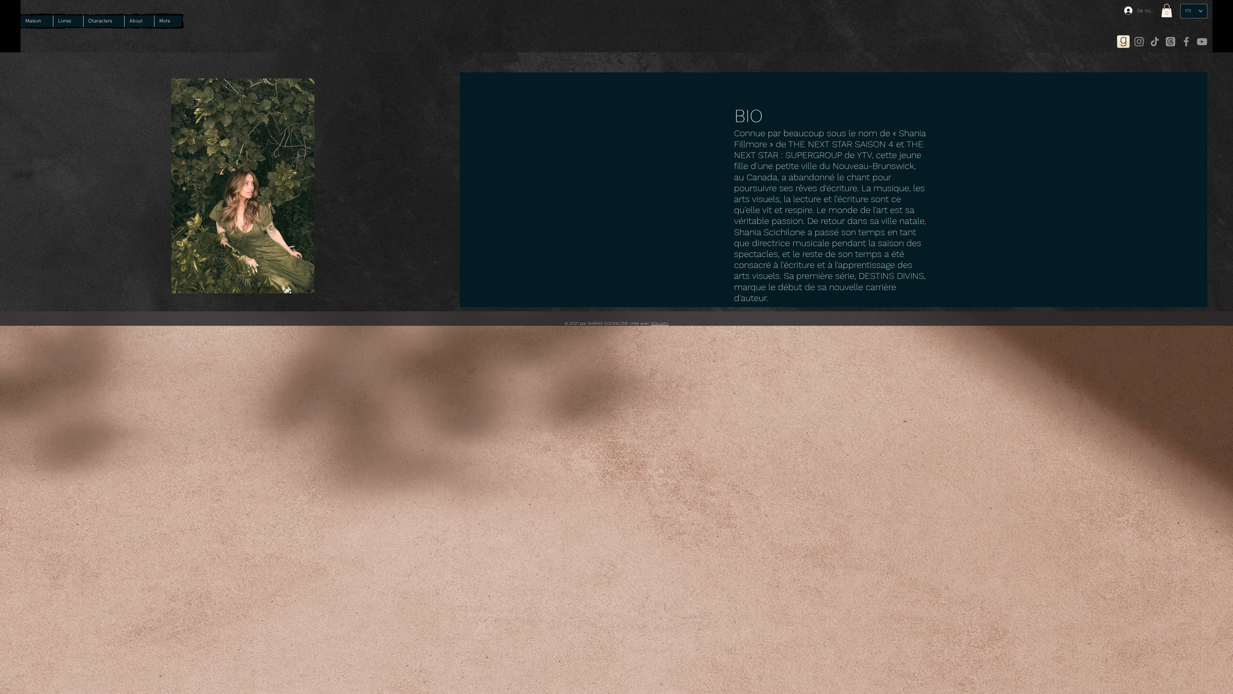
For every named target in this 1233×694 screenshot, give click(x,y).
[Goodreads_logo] (1123, 41)
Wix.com (660, 323)
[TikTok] (1155, 41)
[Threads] (1170, 41)
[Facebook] (1186, 41)
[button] (103, 21)
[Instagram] (1139, 41)
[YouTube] (1202, 41)
